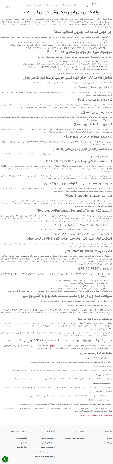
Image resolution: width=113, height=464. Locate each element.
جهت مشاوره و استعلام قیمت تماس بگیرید (96, 415)
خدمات (56, 5)
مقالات (46, 5)
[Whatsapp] (10, 6)
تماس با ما (37, 5)
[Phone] (7, 6)
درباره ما (28, 5)
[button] (87, 6)
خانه (74, 5)
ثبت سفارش (66, 5)
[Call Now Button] (5, 459)
